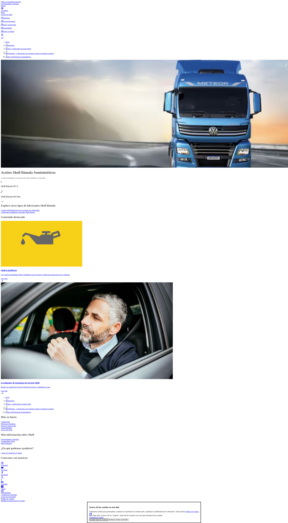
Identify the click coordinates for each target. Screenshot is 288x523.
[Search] (144, 35)
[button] (144, 15)
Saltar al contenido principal (11, 2)
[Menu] (144, 38)
